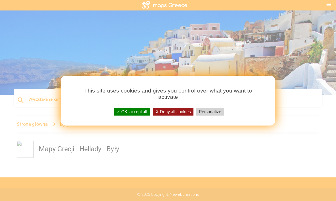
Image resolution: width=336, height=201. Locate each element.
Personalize (210, 111)
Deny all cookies (175, 111)
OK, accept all (133, 111)
